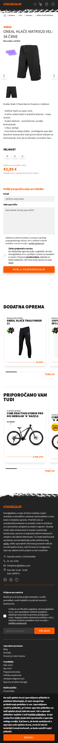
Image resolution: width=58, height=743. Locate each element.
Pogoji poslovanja (11, 671)
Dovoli (29, 737)
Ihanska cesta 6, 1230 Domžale (21, 556)
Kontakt (7, 652)
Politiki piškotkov (37, 714)
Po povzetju (8, 691)
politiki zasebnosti (36, 243)
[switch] (46, 4)
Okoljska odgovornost (13, 678)
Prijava (44, 630)
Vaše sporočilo (10, 204)
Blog (5, 649)
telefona (40, 540)
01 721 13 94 (12, 561)
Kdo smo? (8, 665)
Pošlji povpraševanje (29, 269)
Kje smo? (7, 668)
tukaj (10, 262)
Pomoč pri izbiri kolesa (14, 656)
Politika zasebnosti (12, 675)
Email (6, 193)
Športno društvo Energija (15, 681)
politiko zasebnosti (17, 623)
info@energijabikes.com (18, 565)
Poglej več (50, 373)
